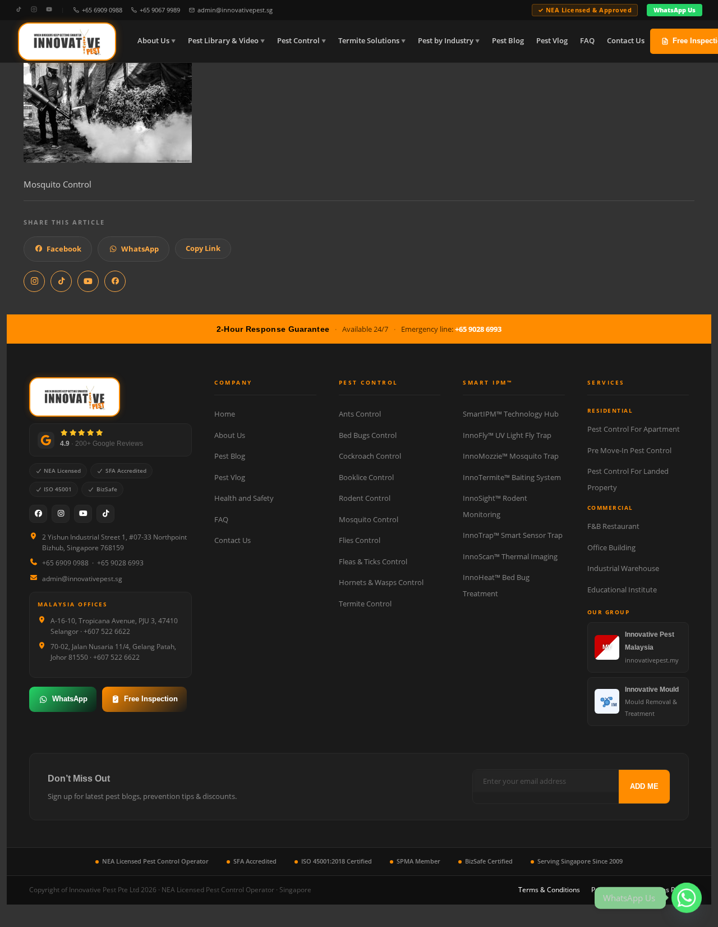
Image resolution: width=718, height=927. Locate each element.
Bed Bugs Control (368, 435)
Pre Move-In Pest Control (629, 450)
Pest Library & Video (223, 40)
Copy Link (203, 248)
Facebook (64, 249)
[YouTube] (49, 9)
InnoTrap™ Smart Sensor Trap (513, 535)
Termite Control (365, 604)
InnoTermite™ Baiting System (512, 477)
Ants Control (360, 414)
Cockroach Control (370, 456)
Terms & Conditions (549, 889)
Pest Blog (508, 40)
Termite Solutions (368, 40)
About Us (153, 40)
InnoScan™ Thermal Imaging (510, 556)
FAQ (587, 40)
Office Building (611, 547)
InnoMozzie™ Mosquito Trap (511, 456)
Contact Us (626, 40)
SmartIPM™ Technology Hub (511, 414)
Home (224, 414)
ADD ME (644, 786)
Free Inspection (151, 699)
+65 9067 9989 (160, 10)
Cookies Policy (667, 889)
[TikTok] (19, 9)
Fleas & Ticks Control (373, 561)
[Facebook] (38, 514)
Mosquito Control (368, 519)
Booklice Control (366, 477)
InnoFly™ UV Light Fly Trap (507, 435)
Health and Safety (244, 498)
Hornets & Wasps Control (381, 582)
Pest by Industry (445, 40)
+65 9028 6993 (478, 329)
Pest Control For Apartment (633, 429)
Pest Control (298, 40)
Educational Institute (622, 589)
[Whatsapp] (686, 898)
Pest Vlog (552, 40)
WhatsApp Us (674, 10)
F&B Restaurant (613, 526)
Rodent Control (364, 498)
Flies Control (359, 540)
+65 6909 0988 (102, 10)
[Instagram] (34, 9)
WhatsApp (140, 249)
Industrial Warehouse (623, 568)
